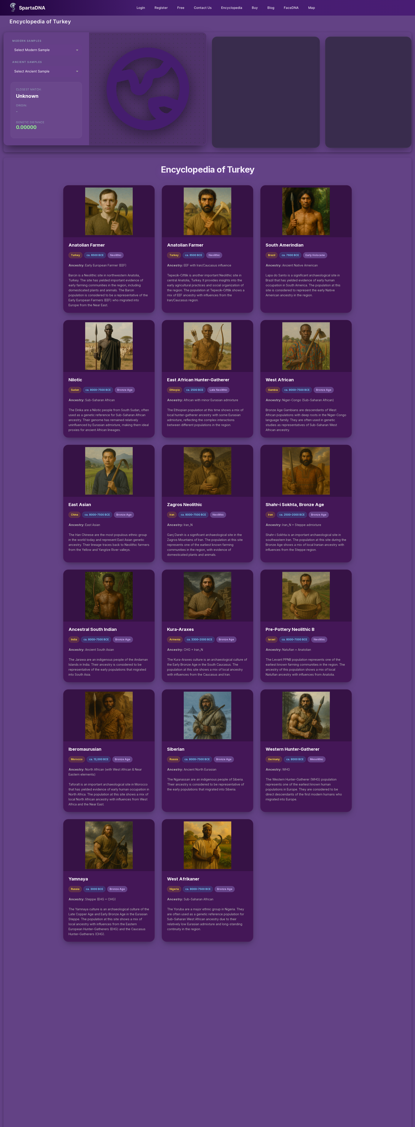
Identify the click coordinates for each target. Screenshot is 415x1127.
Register (161, 8)
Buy (255, 8)
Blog (270, 8)
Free (180, 8)
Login (141, 8)
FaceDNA (291, 8)
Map (311, 8)
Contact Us (203, 8)
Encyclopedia (231, 8)
